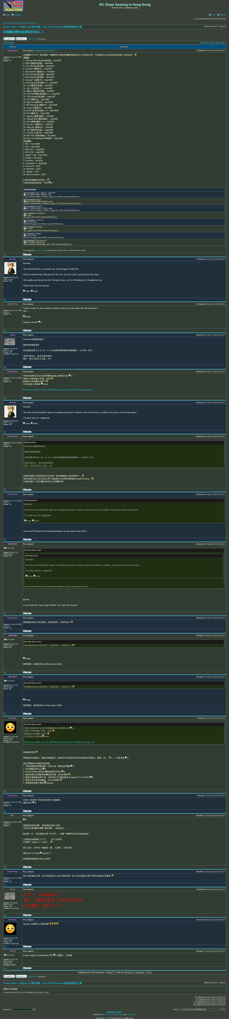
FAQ (213, 15)
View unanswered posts (12, 23)
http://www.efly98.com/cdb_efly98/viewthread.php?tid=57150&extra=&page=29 (58, 390)
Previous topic (207, 43)
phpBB (106, 1018)
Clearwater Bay (118, 1014)
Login (7, 15)
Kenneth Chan (39, 250)
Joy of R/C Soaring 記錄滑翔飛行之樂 (62, 27)
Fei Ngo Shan (131, 1014)
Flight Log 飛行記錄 (29, 27)
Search (222, 15)
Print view (9, 43)
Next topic (220, 43)
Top (5, 255)
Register (17, 15)
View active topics (30, 23)
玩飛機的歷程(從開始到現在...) (23, 32)
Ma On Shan (107, 1014)
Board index (10, 27)
